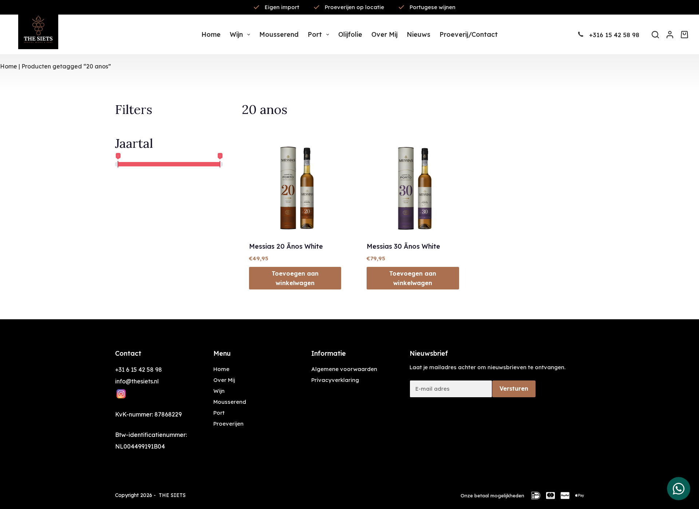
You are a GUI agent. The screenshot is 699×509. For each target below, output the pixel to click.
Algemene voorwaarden (344, 369)
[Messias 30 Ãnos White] (413, 187)
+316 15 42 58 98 (614, 35)
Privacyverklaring (335, 379)
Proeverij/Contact (468, 34)
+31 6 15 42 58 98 (138, 369)
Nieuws (418, 34)
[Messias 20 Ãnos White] (295, 187)
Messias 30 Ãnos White (403, 246)
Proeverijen (228, 423)
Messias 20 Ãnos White (286, 246)
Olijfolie (350, 34)
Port (315, 34)
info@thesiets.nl (137, 381)
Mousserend (279, 34)
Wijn (236, 34)
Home (211, 34)
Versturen (513, 388)
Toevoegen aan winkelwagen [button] (295, 278)
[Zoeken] (655, 34)
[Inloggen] (670, 34)
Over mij (384, 34)
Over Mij (224, 379)
